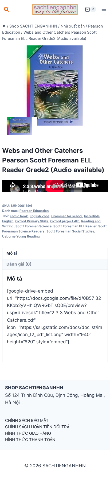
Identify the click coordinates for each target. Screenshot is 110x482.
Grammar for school (66, 216)
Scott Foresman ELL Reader (74, 226)
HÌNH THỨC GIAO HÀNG (28, 433)
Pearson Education (34, 211)
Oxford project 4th (64, 221)
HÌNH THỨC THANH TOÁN (30, 439)
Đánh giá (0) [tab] (19, 264)
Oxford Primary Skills (31, 221)
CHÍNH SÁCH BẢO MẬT (27, 420)
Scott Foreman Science (33, 226)
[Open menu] (104, 9)
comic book (19, 216)
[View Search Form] (6, 9)
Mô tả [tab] (12, 253)
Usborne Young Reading (21, 236)
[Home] (4, 26)
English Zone (39, 216)
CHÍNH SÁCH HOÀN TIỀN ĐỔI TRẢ (37, 426)
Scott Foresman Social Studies (70, 231)
